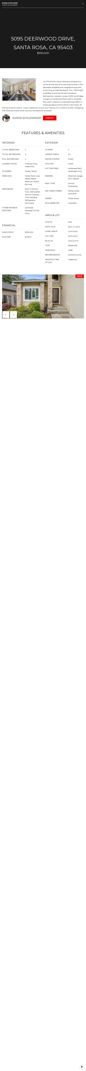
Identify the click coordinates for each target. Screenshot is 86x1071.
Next (13, 314)
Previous (5, 314)
